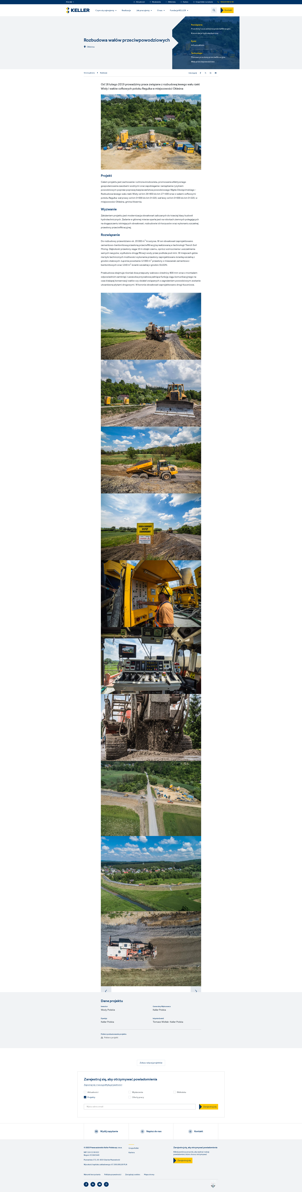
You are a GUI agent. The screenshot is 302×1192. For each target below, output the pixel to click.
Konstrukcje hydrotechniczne (204, 33)
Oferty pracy (138, 1097)
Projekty (91, 1097)
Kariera (185, 2)
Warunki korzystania (92, 1174)
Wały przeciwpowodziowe (203, 62)
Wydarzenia (156, 2)
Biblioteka (172, 2)
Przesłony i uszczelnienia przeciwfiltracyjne (211, 29)
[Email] (215, 73)
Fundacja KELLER (178, 10)
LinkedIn (92, 1184)
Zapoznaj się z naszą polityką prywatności (103, 1085)
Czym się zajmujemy (104, 10)
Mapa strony (149, 1174)
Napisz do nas (153, 1131)
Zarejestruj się (184, 1161)
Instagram (106, 1184)
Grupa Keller (134, 1148)
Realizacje (126, 10)
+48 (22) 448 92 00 (227, 2)
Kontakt (228, 10)
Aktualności (140, 2)
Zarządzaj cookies (132, 1174)
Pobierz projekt (111, 1038)
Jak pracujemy (143, 10)
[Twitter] (205, 73)
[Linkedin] (210, 73)
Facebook (86, 1184)
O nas (159, 10)
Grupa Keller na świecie (204, 2)
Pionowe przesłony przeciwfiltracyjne (208, 57)
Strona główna (89, 73)
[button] (106, 991)
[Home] (78, 10)
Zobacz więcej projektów (151, 1063)
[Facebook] (200, 73)
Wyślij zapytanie (109, 1131)
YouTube (99, 1184)
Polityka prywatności (112, 1174)
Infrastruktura (197, 45)
